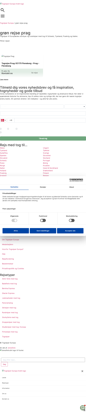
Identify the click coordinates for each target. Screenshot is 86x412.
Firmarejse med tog (10, 332)
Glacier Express (8, 293)
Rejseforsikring (8, 259)
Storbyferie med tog (10, 317)
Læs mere (4, 79)
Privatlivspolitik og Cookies (13, 268)
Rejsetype (5, 383)
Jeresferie (11, 348)
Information (6, 388)
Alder (66, 103)
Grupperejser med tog (11, 322)
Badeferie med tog (9, 284)
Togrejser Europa (7, 23)
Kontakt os (5, 399)
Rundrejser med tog (10, 312)
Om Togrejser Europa (10, 240)
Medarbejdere (7, 244)
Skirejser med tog (9, 308)
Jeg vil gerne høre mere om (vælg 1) (11, 126)
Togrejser (6, 337)
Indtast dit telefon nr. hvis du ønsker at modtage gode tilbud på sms (19, 124)
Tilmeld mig (43, 138)
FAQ (3, 254)
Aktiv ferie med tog (10, 279)
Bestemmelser (7, 264)
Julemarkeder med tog (11, 298)
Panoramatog (7, 303)
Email (1, 110)
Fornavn (2, 103)
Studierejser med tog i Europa (14, 327)
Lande (4, 377)
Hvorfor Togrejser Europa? (12, 249)
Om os (4, 393)
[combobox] (43, 360)
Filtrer (43, 49)
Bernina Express (8, 288)
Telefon (2, 117)
